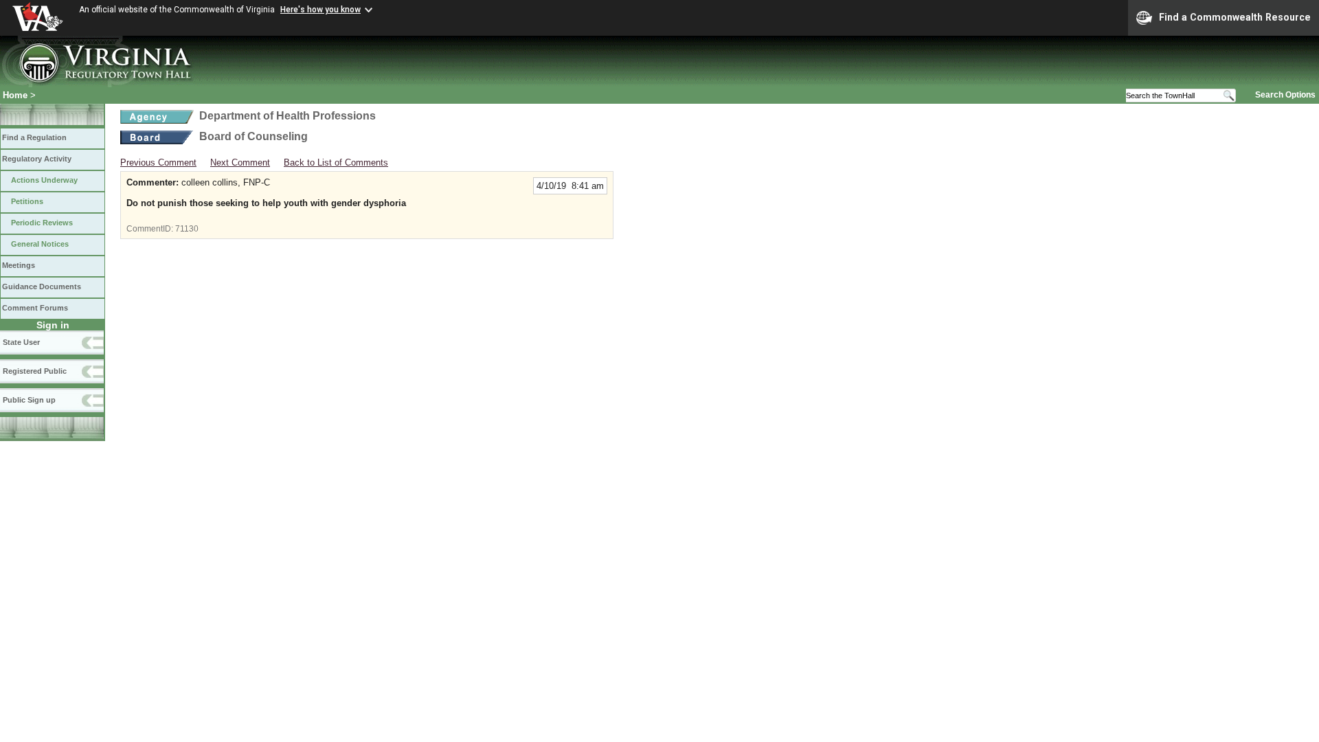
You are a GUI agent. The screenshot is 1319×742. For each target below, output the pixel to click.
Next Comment (240, 162)
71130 (187, 229)
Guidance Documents (41, 286)
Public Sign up (29, 400)
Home (15, 95)
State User (21, 342)
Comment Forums (35, 308)
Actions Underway (44, 180)
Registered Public (35, 371)
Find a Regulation (34, 137)
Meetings (18, 265)
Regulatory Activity (36, 159)
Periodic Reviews (42, 222)
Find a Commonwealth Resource (1235, 17)
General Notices (40, 244)
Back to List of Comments (336, 162)
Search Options (1285, 95)
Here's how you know (320, 9)
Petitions (27, 201)
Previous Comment (158, 162)
